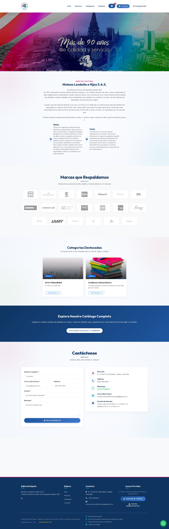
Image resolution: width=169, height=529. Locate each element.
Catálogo (124, 6)
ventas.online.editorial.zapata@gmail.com (112, 397)
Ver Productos (52, 293)
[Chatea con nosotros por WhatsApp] (163, 523)
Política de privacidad (94, 516)
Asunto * (27, 391)
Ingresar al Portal (133, 499)
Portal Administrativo (133, 505)
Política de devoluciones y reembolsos (100, 522)
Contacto (101, 6)
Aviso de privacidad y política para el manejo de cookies (105, 519)
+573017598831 (103, 389)
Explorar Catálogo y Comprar (84, 331)
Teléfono (56, 381)
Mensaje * (28, 400)
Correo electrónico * (32, 381)
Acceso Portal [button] (140, 6)
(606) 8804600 (103, 382)
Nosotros (78, 6)
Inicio (69, 6)
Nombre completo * (31, 372)
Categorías (90, 6)
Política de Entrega (94, 524)
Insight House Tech (45, 522)
